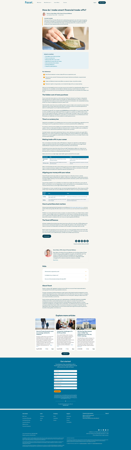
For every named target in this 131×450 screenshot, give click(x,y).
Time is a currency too (50, 58)
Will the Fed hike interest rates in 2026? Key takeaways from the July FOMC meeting (84, 334)
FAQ (41, 420)
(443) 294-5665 (34, 433)
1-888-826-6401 (65, 405)
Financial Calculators (27, 426)
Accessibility (69, 422)
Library (41, 418)
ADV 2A (89, 443)
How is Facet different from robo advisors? (91, 418)
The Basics (42, 416)
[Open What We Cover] (50, 2)
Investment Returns (26, 422)
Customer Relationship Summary (97, 443)
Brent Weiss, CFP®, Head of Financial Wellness (59, 13)
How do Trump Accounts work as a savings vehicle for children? (45, 333)
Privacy (68, 420)
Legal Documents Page (83, 443)
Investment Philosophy (27, 418)
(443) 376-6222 (33, 435)
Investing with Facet (26, 420)
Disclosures (69, 416)
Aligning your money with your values (53, 61)
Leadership (55, 418)
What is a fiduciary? (86, 416)
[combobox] (55, 380)
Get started (57, 391)
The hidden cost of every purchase (52, 56)
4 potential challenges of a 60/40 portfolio (65, 332)
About (54, 416)
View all (106, 413)
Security (68, 418)
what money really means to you (77, 207)
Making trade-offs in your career (52, 59)
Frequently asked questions (51, 66)
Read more (79, 346)
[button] (76, 241)
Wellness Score (25, 424)
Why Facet (25, 416)
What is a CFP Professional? (88, 415)
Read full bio (55, 260)
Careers (54, 420)
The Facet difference (49, 64)
